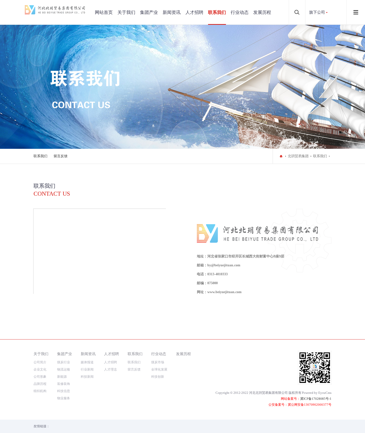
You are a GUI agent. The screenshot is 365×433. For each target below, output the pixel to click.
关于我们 (126, 12)
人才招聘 (194, 12)
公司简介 (40, 362)
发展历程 (262, 12)
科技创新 (157, 376)
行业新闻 (87, 369)
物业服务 (63, 398)
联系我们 (217, 12)
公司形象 (40, 376)
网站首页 (104, 12)
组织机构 (40, 391)
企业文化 (40, 369)
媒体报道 (87, 362)
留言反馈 (61, 156)
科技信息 (63, 391)
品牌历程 (40, 384)
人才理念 (110, 369)
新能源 (62, 376)
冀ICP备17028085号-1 (315, 399)
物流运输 (63, 369)
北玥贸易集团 (298, 156)
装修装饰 (63, 384)
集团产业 (149, 12)
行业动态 (240, 12)
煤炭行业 (63, 362)
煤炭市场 (157, 362)
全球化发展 (159, 369)
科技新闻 (87, 376)
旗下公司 (317, 12)
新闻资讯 (172, 12)
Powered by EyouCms (316, 393)
